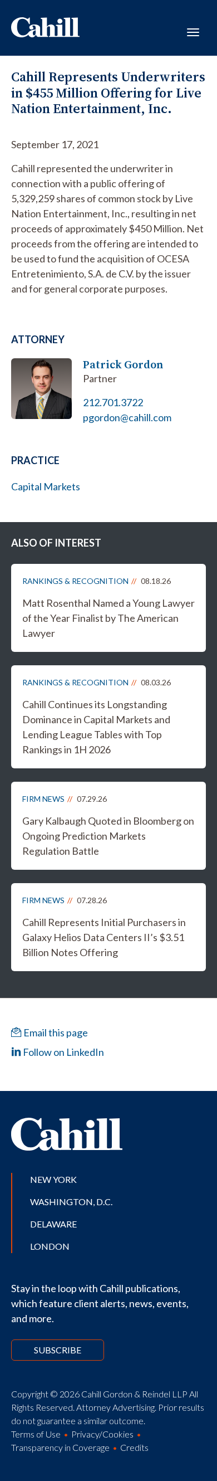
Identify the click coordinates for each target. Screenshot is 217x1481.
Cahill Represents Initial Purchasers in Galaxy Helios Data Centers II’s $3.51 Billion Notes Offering (104, 937)
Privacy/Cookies (102, 1434)
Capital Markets (45, 486)
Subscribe (57, 1349)
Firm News (43, 798)
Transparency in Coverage (60, 1447)
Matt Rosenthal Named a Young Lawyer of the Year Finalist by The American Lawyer (108, 618)
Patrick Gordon (123, 364)
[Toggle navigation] (193, 31)
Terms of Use (36, 1434)
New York (53, 1179)
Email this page (55, 1032)
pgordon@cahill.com (127, 417)
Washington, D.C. (71, 1201)
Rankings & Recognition (75, 581)
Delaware (53, 1224)
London (50, 1246)
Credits (134, 1447)
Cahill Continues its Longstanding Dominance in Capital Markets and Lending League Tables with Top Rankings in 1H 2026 (96, 727)
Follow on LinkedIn (62, 1052)
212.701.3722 (113, 402)
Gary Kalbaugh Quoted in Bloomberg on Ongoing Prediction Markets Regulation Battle (108, 836)
